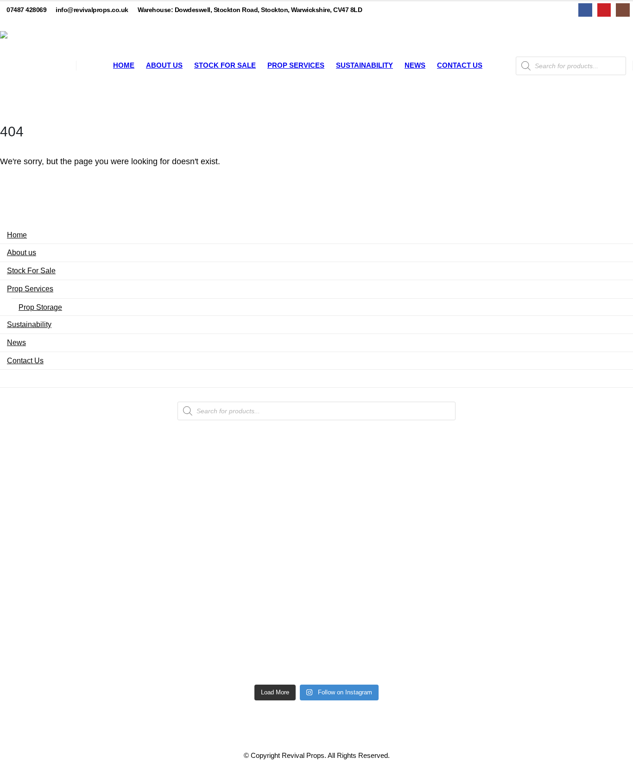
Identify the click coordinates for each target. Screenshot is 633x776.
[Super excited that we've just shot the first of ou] (188, 615)
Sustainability (364, 65)
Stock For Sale (225, 65)
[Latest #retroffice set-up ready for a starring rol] (571, 477)
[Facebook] (585, 10)
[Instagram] (622, 10)
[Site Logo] (35, 66)
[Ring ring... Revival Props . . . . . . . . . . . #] (188, 505)
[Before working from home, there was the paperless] (61, 627)
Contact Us (459, 65)
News (415, 65)
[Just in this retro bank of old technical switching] (316, 599)
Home (123, 65)
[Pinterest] (604, 10)
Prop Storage (40, 307)
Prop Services (295, 65)
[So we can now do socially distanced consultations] (444, 627)
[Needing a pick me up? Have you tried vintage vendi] (61, 499)
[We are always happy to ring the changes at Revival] (571, 604)
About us (164, 65)
